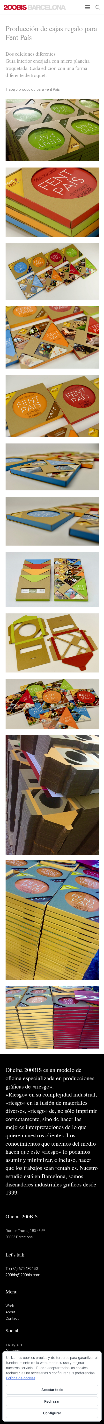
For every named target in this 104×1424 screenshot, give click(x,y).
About (10, 1312)
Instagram (14, 1344)
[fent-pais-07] (52, 579)
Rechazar (52, 1401)
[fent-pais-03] (52, 337)
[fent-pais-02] (52, 271)
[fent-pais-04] (52, 406)
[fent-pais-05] (52, 466)
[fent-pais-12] (52, 1017)
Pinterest (13, 1351)
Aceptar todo (52, 1390)
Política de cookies (20, 1378)
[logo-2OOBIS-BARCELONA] (35, 7)
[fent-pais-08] (52, 643)
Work (10, 1306)
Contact (12, 1318)
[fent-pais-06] (52, 521)
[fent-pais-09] (52, 704)
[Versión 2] (52, 130)
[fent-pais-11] (52, 920)
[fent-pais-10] (52, 795)
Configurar (52, 1413)
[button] (87, 7)
